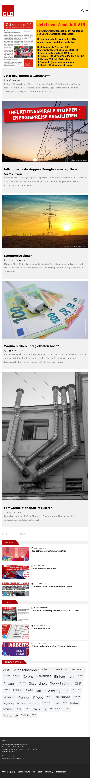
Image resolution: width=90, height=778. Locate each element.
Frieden (22, 682)
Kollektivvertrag (48, 691)
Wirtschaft (10, 715)
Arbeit (7, 669)
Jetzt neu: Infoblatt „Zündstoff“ (27, 75)
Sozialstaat (74, 703)
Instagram (61, 772)
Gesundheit (38, 683)
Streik (19, 709)
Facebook (37, 772)
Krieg (66, 689)
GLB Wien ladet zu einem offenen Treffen (52, 586)
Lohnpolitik (9, 697)
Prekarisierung (62, 697)
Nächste (22, 534)
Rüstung (34, 703)
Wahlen (66, 708)
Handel (6, 690)
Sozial (56, 703)
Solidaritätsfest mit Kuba (44, 569)
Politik (49, 696)
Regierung (8, 703)
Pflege (38, 697)
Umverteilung (55, 708)
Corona (28, 676)
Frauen (9, 684)
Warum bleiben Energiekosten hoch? (31, 346)
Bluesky (49, 772)
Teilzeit (28, 708)
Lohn (79, 689)
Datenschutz (24, 772)
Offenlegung (8, 772)
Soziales (64, 703)
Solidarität (46, 703)
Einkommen (64, 676)
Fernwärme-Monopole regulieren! (28, 508)
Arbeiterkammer (26, 670)
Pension (24, 697)
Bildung (6, 675)
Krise (73, 689)
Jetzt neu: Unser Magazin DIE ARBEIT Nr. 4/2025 (55, 611)
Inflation (17, 690)
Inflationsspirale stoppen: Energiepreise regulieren (41, 169)
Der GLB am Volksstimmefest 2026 (49, 551)
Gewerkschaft (61, 683)
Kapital (29, 690)
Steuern (8, 709)
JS (7, 174)
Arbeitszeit (62, 669)
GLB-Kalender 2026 (41, 628)
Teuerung (40, 709)
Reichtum (21, 703)
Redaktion (76, 696)
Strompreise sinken (18, 255)
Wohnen (25, 715)
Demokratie (44, 675)
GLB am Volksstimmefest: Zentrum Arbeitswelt (55, 646)
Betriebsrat (78, 669)
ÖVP (34, 714)
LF (7, 80)
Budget (16, 675)
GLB (78, 684)
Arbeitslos (47, 669)
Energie (80, 675)
